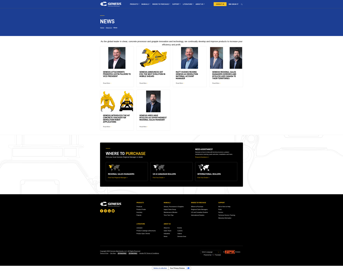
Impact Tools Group (170, 209)
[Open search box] (241, 4)
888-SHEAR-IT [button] (233, 4)
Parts (220, 209)
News (165, 236)
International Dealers (197, 215)
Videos (179, 233)
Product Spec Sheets (143, 233)
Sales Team (167, 230)
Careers (179, 230)
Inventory (139, 212)
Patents (138, 215)
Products (139, 206)
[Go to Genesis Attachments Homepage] (111, 4)
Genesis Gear (181, 236)
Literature (139, 228)
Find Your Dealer (158, 177)
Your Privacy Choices (177, 268)
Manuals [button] (145, 4)
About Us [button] (199, 4)
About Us (109, 27)
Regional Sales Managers (199, 209)
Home (102, 27)
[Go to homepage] (111, 204)
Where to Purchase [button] (160, 4)
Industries (167, 233)
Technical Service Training (226, 215)
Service (220, 212)
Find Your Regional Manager (117, 177)
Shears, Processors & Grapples (174, 206)
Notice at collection (160, 268)
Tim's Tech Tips (168, 215)
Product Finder (141, 209)
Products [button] (134, 4)
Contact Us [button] (220, 4)
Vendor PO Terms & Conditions (149, 253)
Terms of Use (104, 253)
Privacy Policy (122, 253)
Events (179, 228)
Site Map (113, 253)
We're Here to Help (224, 206)
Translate (218, 255)
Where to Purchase (197, 206)
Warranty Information (224, 218)
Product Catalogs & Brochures (146, 230)
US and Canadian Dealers (199, 212)
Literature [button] (187, 4)
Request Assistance (201, 157)
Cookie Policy (133, 253)
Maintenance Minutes (170, 212)
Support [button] (175, 4)
